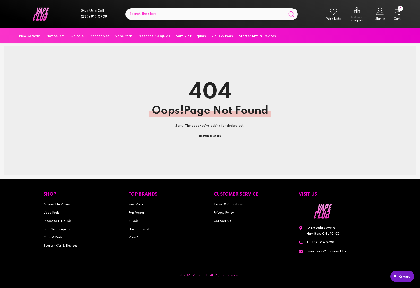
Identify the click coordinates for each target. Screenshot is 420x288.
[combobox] (205, 14)
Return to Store (210, 136)
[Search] (211, 14)
